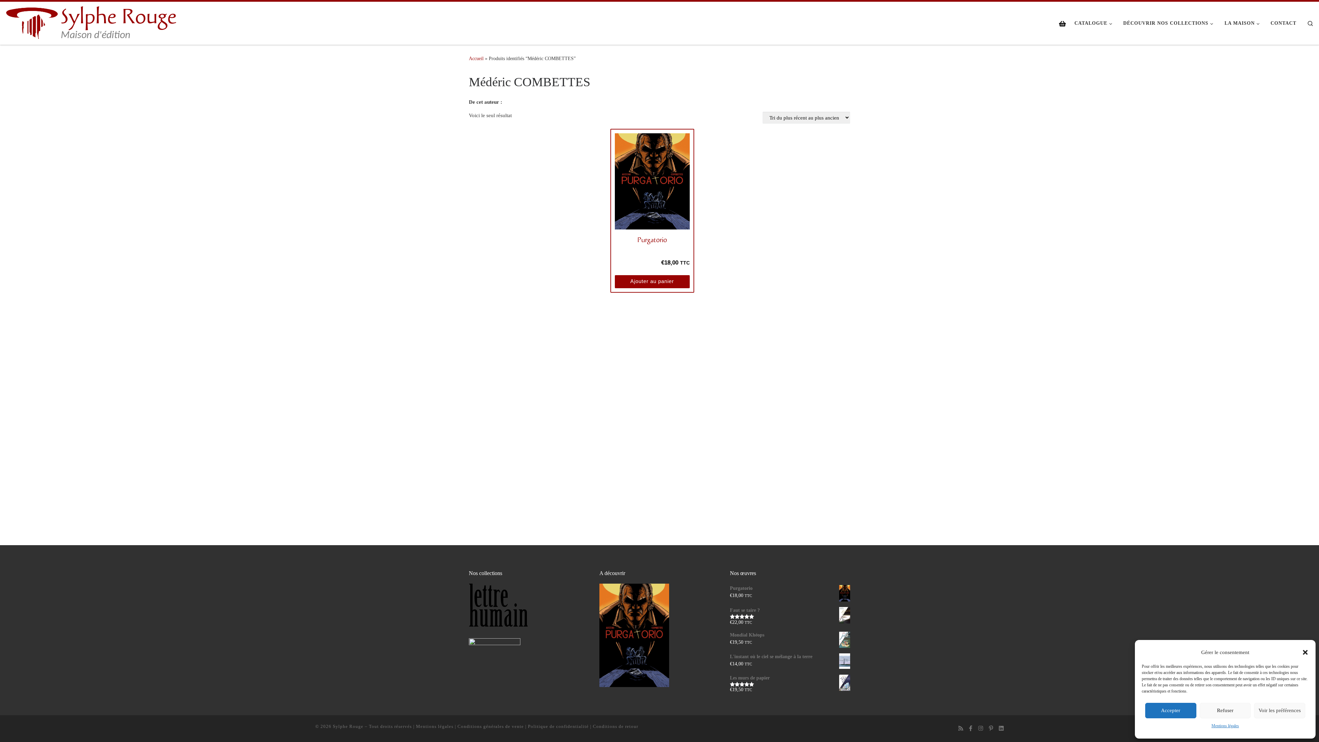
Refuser (1225, 710)
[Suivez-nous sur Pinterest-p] (991, 728)
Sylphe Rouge (348, 726)
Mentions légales (1225, 725)
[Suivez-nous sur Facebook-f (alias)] (970, 728)
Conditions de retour (615, 726)
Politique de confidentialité (558, 726)
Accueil (476, 58)
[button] (1305, 652)
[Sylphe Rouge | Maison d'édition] (31, 22)
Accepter (1170, 710)
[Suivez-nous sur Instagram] (980, 728)
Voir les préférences (1280, 710)
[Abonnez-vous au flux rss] (960, 728)
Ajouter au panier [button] (652, 281)
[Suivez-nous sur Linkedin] (1001, 728)
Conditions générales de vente (491, 726)
